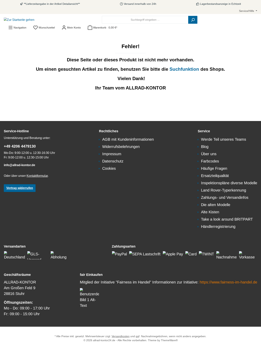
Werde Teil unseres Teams (223, 139)
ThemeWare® (169, 340)
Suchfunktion (184, 69)
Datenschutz (112, 161)
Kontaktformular (37, 175)
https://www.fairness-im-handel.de (228, 282)
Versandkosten (121, 336)
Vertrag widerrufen (19, 188)
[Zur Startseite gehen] (19, 19)
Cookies (109, 168)
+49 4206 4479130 (20, 146)
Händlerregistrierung (218, 226)
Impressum (111, 154)
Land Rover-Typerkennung (223, 190)
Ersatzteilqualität (215, 176)
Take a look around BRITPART (227, 219)
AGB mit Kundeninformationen (128, 139)
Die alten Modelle (215, 205)
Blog (204, 147)
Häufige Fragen (214, 168)
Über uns (208, 154)
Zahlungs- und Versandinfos (224, 197)
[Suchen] (192, 20)
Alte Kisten (210, 212)
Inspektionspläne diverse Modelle (229, 183)
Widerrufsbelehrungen (121, 147)
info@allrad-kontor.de (19, 165)
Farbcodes (210, 161)
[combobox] (145, 20)
